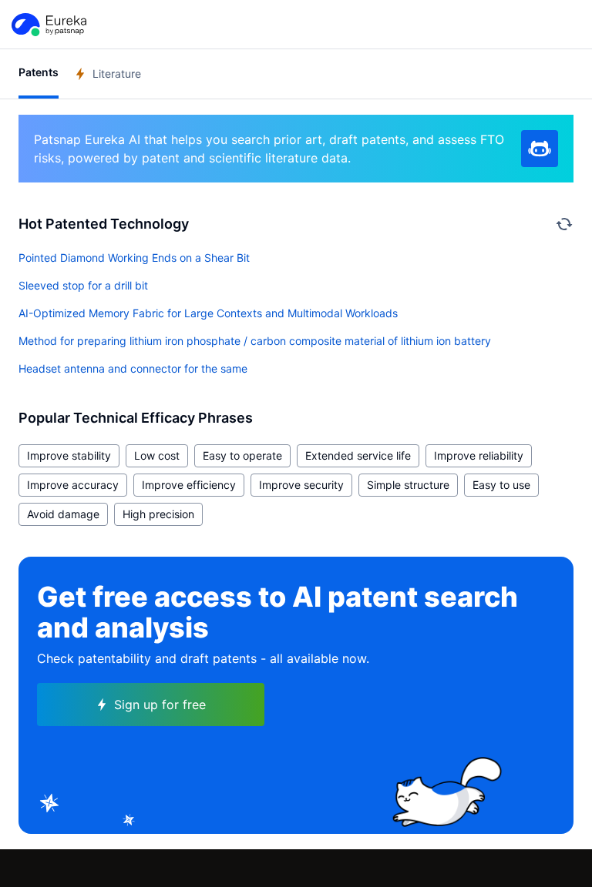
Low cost (157, 455)
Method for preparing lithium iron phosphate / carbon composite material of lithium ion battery (254, 340)
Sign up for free (160, 704)
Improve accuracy (73, 484)
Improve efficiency (189, 484)
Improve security (301, 484)
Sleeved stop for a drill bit (83, 285)
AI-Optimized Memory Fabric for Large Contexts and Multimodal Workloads (208, 313)
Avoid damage (63, 513)
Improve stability (69, 455)
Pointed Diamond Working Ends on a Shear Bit (134, 257)
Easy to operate (242, 455)
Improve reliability (478, 455)
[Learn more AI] (539, 148)
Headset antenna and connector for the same (132, 368)
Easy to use (501, 484)
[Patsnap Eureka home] (47, 24)
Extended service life (358, 455)
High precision (158, 513)
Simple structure (408, 484)
